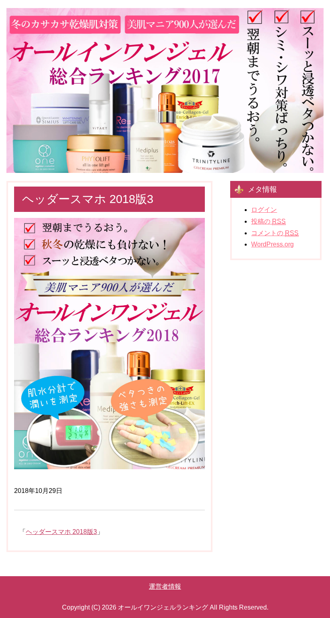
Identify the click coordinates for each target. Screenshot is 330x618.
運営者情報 (165, 586)
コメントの (275, 233)
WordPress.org (272, 244)
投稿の (268, 221)
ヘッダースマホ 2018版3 (61, 531)
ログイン (264, 209)
